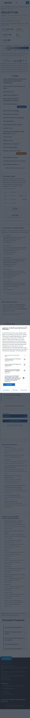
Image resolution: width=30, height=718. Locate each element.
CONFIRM (9, 384)
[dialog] (15, 359)
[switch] (24, 359)
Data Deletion (6, 390)
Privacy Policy (23, 390)
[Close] (27, 328)
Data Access (15, 390)
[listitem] (15, 356)
